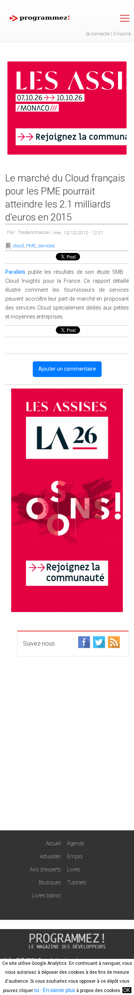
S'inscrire (122, 34)
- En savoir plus (57, 990)
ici (36, 990)
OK (126, 990)
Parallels (15, 272)
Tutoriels (76, 882)
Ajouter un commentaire (67, 369)
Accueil (53, 843)
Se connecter (98, 34)
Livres (73, 869)
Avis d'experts (45, 869)
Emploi (75, 856)
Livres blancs (46, 896)
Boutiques (50, 882)
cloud (18, 245)
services (46, 245)
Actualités (50, 856)
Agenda (75, 843)
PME (31, 245)
